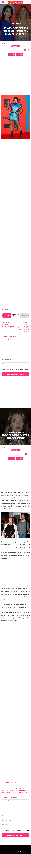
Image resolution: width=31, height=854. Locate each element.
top (12, 309)
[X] (13, 54)
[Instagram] (13, 851)
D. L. (5, 43)
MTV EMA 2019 (5, 309)
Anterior (7, 315)
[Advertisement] (15, 78)
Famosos (15, 46)
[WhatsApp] (21, 54)
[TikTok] (15, 851)
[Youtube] (21, 851)
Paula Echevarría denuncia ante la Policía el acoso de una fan (8, 326)
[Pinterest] (17, 54)
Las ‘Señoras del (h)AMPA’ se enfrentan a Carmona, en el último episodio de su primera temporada (23, 328)
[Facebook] (10, 54)
